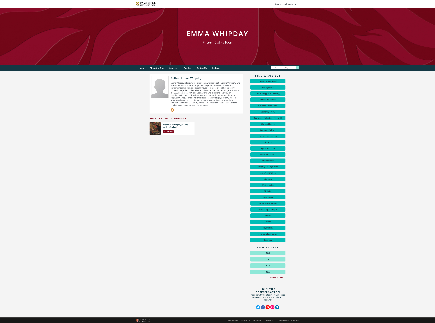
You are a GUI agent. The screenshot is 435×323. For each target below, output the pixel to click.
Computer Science (268, 130)
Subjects (173, 68)
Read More (168, 132)
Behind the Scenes (268, 99)
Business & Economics (268, 105)
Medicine (268, 191)
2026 (268, 253)
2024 (268, 265)
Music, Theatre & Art (268, 203)
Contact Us (202, 68)
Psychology (268, 228)
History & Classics (268, 154)
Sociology (268, 240)
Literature (268, 179)
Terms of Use (245, 320)
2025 (268, 259)
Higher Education (268, 148)
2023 (268, 272)
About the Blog (157, 68)
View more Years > (277, 277)
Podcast (216, 68)
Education (268, 142)
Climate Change (268, 124)
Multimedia (268, 197)
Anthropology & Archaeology (267, 93)
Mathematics (268, 185)
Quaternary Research (268, 81)
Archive (187, 68)
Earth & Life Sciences (268, 136)
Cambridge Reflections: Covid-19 (268, 118)
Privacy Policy (268, 320)
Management (268, 87)
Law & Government (268, 173)
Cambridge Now (268, 112)
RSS (172, 110)
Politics (268, 221)
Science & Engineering (268, 234)
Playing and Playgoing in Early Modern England (175, 125)
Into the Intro (268, 160)
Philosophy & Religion (268, 209)
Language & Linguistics (268, 167)
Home (141, 68)
